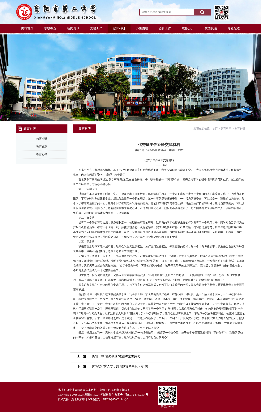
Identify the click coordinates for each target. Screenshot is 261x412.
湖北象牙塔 (78, 399)
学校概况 (50, 28)
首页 (215, 128)
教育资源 (41, 146)
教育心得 (41, 154)
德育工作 (165, 28)
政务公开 (188, 28)
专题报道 (234, 28)
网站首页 (27, 28)
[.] (202, 12)
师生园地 (142, 28)
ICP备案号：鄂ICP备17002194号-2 (108, 399)
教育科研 (119, 28)
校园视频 (211, 28)
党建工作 (96, 28)
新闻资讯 (73, 28)
